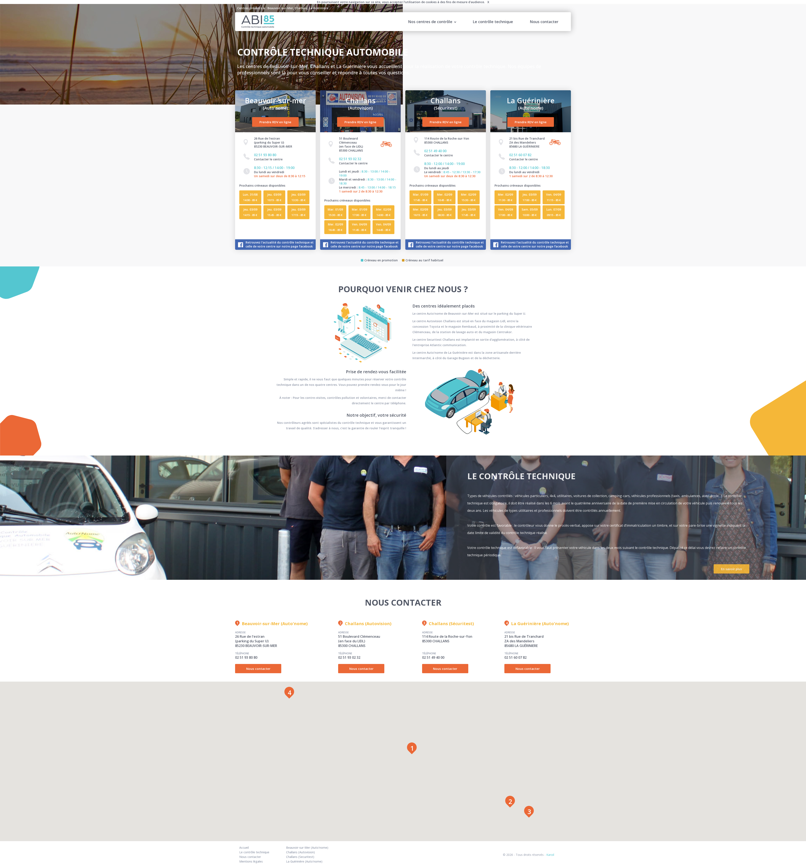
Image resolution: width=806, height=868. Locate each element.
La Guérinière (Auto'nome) (540, 623)
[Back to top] (785, 855)
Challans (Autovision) (368, 623)
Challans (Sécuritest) (451, 623)
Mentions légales (251, 861)
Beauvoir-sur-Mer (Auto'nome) (275, 623)
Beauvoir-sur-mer (275, 103)
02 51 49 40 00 (435, 151)
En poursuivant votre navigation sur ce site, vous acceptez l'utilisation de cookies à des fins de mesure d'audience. (403, 2)
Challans (360, 103)
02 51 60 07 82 (520, 155)
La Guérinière (531, 103)
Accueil (244, 848)
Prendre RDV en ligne (275, 122)
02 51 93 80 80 (265, 155)
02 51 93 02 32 (350, 159)
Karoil (550, 855)
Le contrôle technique (493, 21)
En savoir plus (731, 569)
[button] (412, 748)
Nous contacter (544, 21)
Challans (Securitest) (300, 857)
